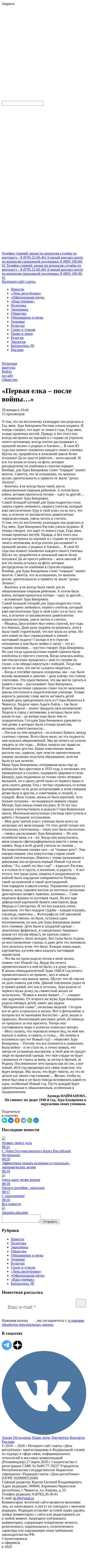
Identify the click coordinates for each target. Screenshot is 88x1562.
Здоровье (18, 321)
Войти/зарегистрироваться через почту (30, 35)
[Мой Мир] (36, 1120)
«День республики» (26, 293)
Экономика (19, 309)
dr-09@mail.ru (23, 1498)
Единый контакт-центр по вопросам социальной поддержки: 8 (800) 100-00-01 (42, 261)
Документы (60, 1438)
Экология (18, 342)
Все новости (11, 1204)
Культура (18, 325)
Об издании (22, 1438)
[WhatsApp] (29, 1120)
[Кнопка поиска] (5, 99)
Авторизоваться (14, 66)
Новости (17, 289)
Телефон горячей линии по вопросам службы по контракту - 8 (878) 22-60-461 (39, 255)
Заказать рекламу (15, 1212)
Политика (18, 305)
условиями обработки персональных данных (43, 1322)
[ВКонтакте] (11, 1120)
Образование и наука (27, 317)
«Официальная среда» (28, 297)
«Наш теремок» (23, 301)
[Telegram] (23, 1120)
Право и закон (22, 334)
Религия (17, 338)
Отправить (50, 1221)
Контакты (77, 1438)
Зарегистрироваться (50, 39)
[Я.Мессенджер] (4, 1120)
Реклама (17, 350)
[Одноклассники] (17, 1120)
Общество (18, 313)
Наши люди (41, 1438)
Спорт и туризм (23, 330)
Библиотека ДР (22, 346)
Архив (7, 1438)
